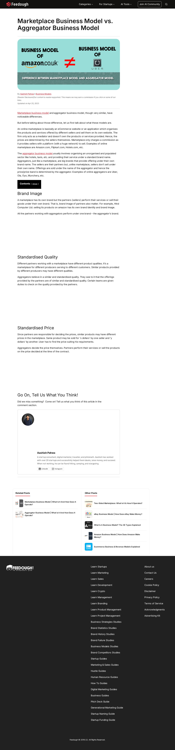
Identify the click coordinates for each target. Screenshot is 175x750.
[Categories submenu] (92, 4)
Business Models (43, 94)
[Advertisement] (68, 234)
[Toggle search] (166, 4)
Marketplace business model (33, 113)
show (35, 184)
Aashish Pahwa (27, 94)
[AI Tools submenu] (131, 4)
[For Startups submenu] (114, 4)
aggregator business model (37, 153)
